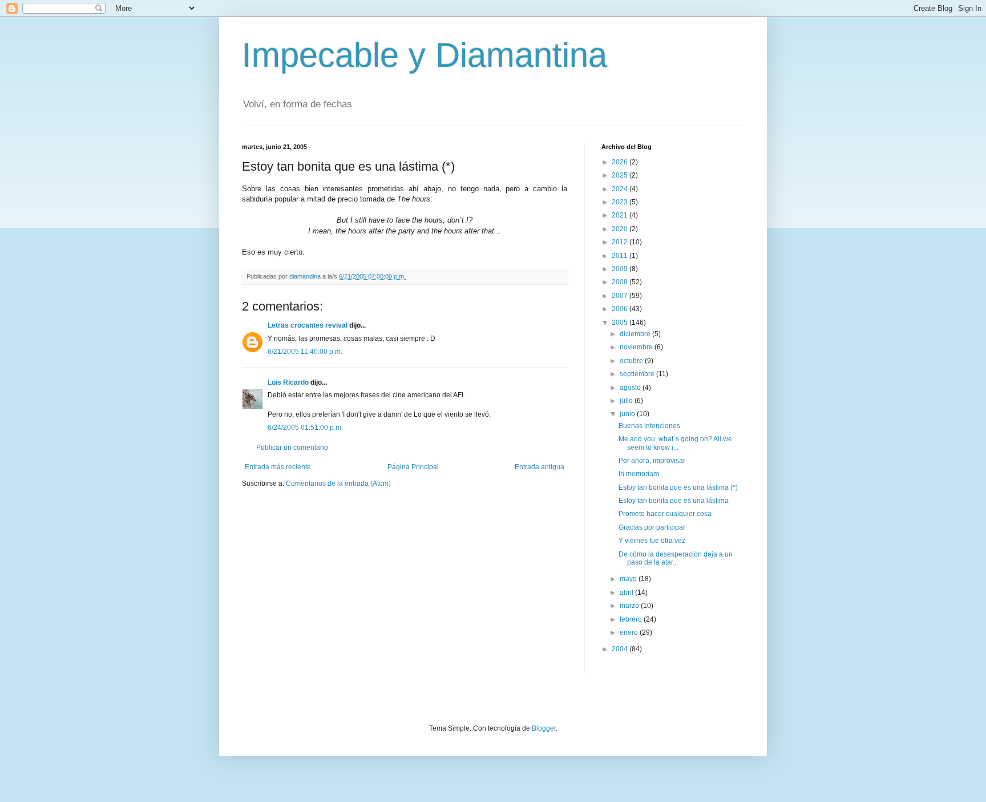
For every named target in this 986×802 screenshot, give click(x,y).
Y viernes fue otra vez (652, 541)
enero (630, 632)
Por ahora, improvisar (652, 461)
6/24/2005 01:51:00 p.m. (305, 428)
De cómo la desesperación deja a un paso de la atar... (676, 558)
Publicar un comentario (292, 448)
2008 (620, 282)
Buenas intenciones (649, 426)
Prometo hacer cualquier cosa (665, 514)
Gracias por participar (652, 527)
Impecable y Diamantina (424, 55)
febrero (632, 619)
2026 (620, 162)
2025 (620, 175)
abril (627, 593)
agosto (631, 388)
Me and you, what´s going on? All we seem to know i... (675, 443)
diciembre (636, 334)
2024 (620, 189)
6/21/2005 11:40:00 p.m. (305, 352)
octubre (632, 361)
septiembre (638, 374)
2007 (620, 296)
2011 (620, 256)
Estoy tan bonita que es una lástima (674, 501)
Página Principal (413, 467)
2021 (620, 215)
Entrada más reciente (278, 467)
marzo (630, 606)
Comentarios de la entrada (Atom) (338, 483)
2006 (620, 309)
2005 (620, 323)
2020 (620, 229)
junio (628, 414)
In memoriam (639, 474)
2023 (620, 202)
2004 (620, 649)
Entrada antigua (539, 467)
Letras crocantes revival (307, 325)
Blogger (544, 728)
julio (627, 401)
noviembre (637, 347)
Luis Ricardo (288, 382)
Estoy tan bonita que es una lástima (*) (678, 487)
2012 (620, 242)
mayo (629, 579)
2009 (620, 269)
